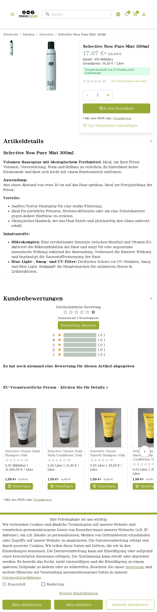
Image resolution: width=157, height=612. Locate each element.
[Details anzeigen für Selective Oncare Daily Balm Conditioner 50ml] (65, 427)
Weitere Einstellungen (78, 593)
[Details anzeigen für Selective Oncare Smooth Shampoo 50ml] (108, 427)
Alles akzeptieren (27, 604)
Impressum (134, 567)
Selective (46, 34)
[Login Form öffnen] (144, 14)
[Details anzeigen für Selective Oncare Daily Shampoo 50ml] (23, 427)
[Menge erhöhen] (108, 95)
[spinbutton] (97, 95)
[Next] (144, 451)
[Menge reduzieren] (87, 95)
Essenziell (16, 584)
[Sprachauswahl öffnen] (118, 14)
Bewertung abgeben (78, 325)
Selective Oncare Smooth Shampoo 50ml (107, 453)
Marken (29, 34)
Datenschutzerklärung (21, 577)
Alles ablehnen (78, 604)
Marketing (55, 584)
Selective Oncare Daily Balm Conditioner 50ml (65, 453)
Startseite (10, 34)
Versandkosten (122, 118)
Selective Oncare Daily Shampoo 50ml (22, 453)
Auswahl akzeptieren (130, 604)
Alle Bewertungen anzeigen (129, 81)
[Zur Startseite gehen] (28, 14)
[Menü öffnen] (12, 14)
